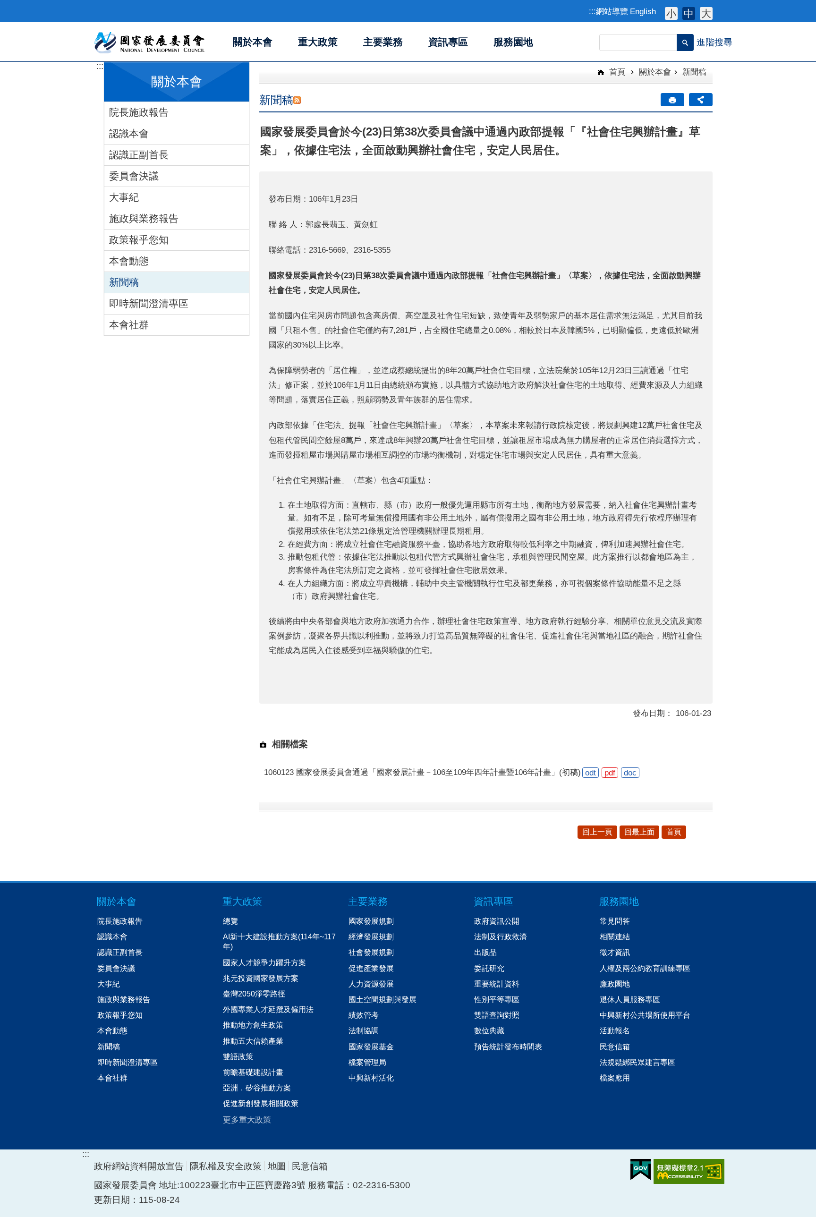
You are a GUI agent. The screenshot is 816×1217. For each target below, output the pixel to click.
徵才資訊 (615, 952)
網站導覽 (612, 11)
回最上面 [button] (639, 832)
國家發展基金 (371, 1046)
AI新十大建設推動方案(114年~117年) (279, 941)
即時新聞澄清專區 (148, 303)
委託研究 (489, 968)
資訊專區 (493, 901)
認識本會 (129, 133)
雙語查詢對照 (496, 1015)
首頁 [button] (673, 832)
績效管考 (363, 1015)
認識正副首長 (139, 154)
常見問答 (615, 921)
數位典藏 (489, 1030)
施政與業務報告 (143, 218)
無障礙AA (689, 1171)
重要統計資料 (496, 983)
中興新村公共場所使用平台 (645, 1015)
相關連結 (615, 936)
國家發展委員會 (150, 42)
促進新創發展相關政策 (260, 1103)
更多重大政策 (247, 1119)
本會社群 (129, 324)
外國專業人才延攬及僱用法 (268, 1009)
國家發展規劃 (371, 921)
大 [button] (706, 13)
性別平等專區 (496, 999)
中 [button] (689, 13)
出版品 (485, 952)
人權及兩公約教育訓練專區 (645, 968)
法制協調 (363, 1030)
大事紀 (124, 197)
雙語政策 (238, 1056)
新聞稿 (124, 282)
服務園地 (619, 901)
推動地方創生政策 (253, 1025)
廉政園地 (615, 983)
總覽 (230, 921)
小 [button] (671, 13)
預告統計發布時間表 (508, 1046)
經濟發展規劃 (371, 936)
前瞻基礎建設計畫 (253, 1072)
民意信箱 (615, 1046)
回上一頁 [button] (597, 832)
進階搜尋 (714, 42)
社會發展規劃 (371, 952)
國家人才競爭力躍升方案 (264, 962)
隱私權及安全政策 (226, 1166)
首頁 (616, 72)
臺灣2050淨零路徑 (254, 993)
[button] (685, 42)
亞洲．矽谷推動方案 (257, 1087)
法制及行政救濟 (500, 936)
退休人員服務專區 (630, 999)
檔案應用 (615, 1077)
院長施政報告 (139, 112)
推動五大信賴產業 (253, 1041)
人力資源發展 (371, 983)
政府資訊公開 (496, 921)
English (643, 11)
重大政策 (242, 901)
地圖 (277, 1166)
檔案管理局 (367, 1062)
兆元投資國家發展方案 (260, 978)
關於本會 (655, 72)
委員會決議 (134, 175)
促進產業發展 (371, 968)
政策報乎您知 (139, 239)
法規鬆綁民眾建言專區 (637, 1062)
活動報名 (615, 1030)
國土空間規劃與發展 (382, 999)
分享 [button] (701, 99)
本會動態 (129, 260)
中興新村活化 (371, 1077)
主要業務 (368, 901)
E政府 (640, 1169)
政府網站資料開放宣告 (139, 1166)
